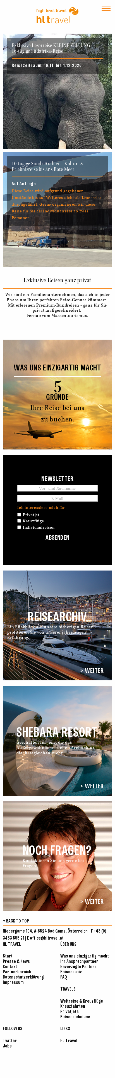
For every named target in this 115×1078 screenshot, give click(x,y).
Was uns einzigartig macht (84, 956)
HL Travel (68, 1040)
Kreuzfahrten (72, 1006)
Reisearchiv (71, 972)
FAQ (63, 977)
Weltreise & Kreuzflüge (81, 1001)
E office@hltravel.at (45, 938)
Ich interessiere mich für (41, 507)
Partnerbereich (17, 972)
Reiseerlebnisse (75, 1017)
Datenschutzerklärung (23, 977)
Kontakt (10, 967)
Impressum (13, 982)
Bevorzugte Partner (78, 967)
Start (8, 956)
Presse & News (16, 961)
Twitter (10, 1040)
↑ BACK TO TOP (16, 921)
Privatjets (69, 1011)
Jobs (7, 1046)
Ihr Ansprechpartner (79, 961)
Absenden (57, 538)
